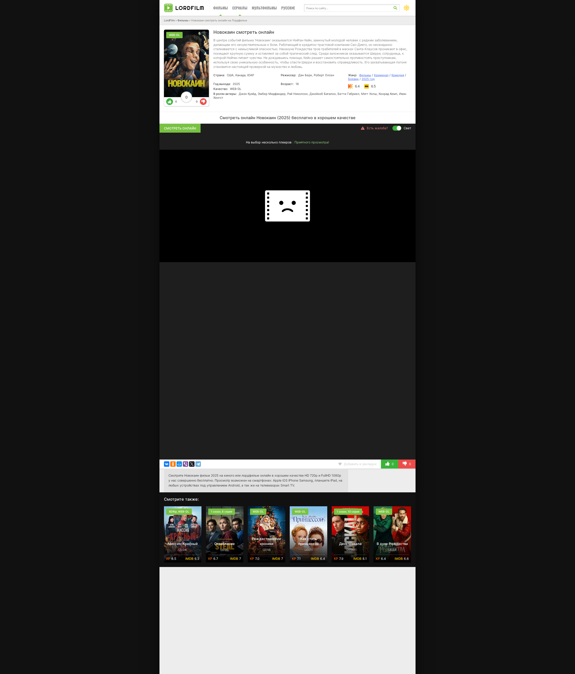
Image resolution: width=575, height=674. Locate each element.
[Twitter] (192, 464)
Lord (189, 7)
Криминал (381, 75)
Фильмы (220, 8)
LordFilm (169, 20)
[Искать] (395, 8)
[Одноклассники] (173, 464)
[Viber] (185, 464)
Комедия (397, 75)
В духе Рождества (392, 544)
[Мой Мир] (179, 464)
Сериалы (239, 8)
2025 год (368, 79)
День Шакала (350, 544)
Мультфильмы (264, 8)
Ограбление (224, 544)
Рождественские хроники (266, 541)
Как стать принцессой (308, 541)
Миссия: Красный (183, 544)
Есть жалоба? (377, 128)
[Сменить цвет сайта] (406, 7)
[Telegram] (198, 464)
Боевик (353, 79)
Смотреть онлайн (180, 128)
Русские (288, 8)
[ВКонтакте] (166, 464)
